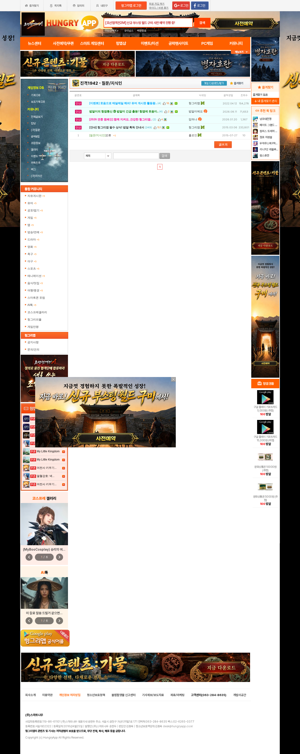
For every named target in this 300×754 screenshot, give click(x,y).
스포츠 (33, 268)
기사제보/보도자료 (153, 695)
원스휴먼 (264, 155)
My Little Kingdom (48, 451)
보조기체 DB (38, 101)
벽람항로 (141, 30)
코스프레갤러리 (37, 312)
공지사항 (33, 342)
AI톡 (31, 305)
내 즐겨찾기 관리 (265, 101)
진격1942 (89, 83)
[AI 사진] (44, 593)
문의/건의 (33, 349)
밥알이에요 (196, 111)
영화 (32, 246)
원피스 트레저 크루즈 (269, 131)
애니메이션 (36, 276)
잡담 (33, 123)
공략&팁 (35, 136)
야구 (32, 261)
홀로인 (193, 135)
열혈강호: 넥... (45, 476)
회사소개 (30, 695)
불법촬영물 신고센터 (123, 695)
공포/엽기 (35, 210)
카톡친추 (35, 162)
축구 (32, 254)
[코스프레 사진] (44, 524)
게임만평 (33, 326)
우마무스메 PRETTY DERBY (269, 143)
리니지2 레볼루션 (268, 149)
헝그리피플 (34, 319)
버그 (33, 169)
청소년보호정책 (96, 695)
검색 (202, 23)
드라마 (33, 239)
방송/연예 (35, 232)
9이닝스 (128, 30)
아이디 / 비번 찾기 (159, 7)
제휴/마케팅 (177, 695)
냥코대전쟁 (265, 119)
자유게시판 (36, 196)
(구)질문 (35, 130)
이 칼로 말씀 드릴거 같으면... (44, 613)
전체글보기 (37, 116)
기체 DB (35, 95)
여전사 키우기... (46, 467)
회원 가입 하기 (157, 3)
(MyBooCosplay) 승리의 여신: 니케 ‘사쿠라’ (53, 549)
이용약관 (47, 695)
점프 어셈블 (265, 137)
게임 (32, 217)
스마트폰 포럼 (36, 297)
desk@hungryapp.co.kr (178, 726)
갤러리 (34, 149)
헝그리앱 (194, 103)
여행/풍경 (35, 290)
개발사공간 (239, 695)
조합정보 (35, 143)
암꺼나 (193, 119)
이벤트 (34, 156)
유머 (32, 203)
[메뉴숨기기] (240, 52)
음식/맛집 (35, 283)
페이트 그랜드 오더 (269, 125)
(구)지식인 (37, 176)
